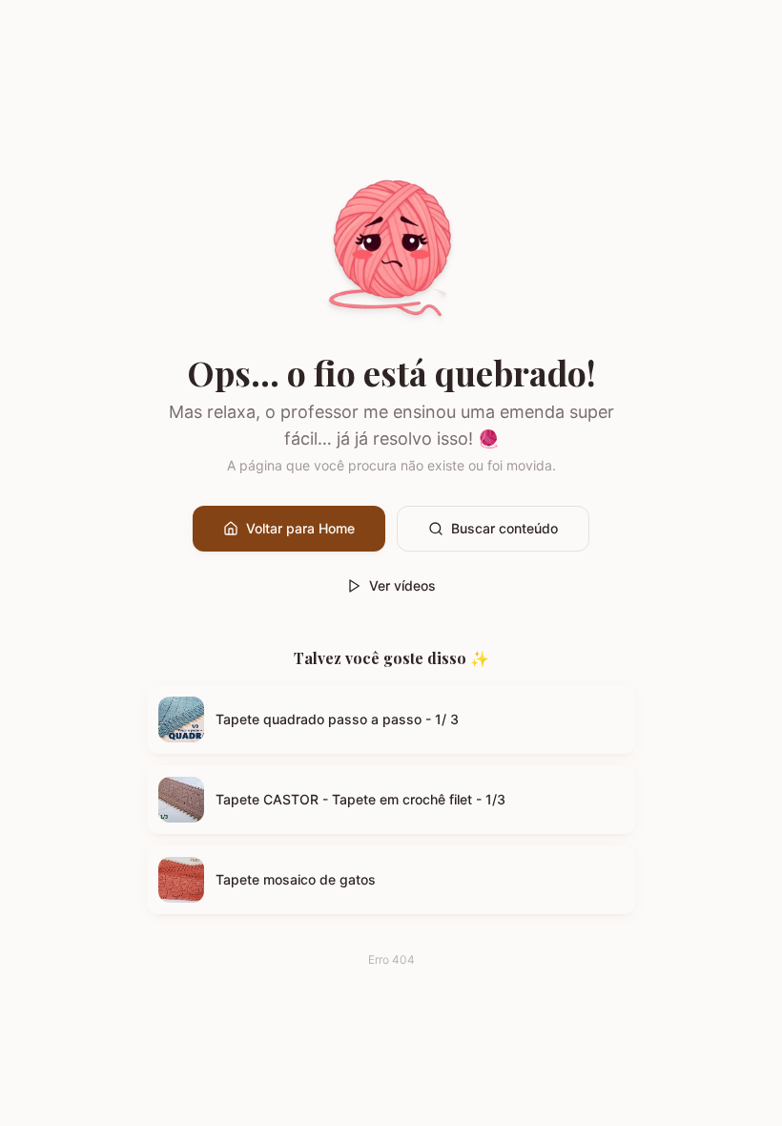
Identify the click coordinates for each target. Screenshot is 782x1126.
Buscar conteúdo (504, 528)
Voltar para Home (300, 528)
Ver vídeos (402, 585)
